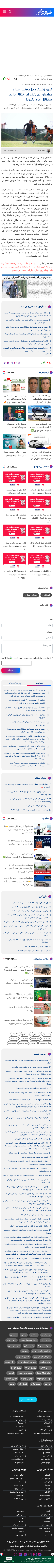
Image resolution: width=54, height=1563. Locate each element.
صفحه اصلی (48, 75)
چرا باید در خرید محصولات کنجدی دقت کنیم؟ (30, 902)
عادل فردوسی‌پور (17, 1446)
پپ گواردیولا (18, 1488)
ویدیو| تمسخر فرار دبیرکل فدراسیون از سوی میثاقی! (27, 1153)
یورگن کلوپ (18, 1485)
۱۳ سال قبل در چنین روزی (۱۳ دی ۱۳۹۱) (37, 84)
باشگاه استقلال (36, 75)
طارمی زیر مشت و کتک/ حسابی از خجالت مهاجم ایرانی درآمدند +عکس (28, 1181)
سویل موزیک (35, 1038)
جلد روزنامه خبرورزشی (15, 1433)
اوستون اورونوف (43, 1378)
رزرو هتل (33, 1043)
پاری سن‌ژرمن (44, 1528)
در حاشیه (19, 1426)
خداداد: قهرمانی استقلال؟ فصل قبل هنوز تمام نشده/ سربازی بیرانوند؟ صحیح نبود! (29, 1162)
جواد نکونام (11, 1340)
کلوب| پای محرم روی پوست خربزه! (35, 1157)
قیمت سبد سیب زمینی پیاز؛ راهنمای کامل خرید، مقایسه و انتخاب (25, 934)
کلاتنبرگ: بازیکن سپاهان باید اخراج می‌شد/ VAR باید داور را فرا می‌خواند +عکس (24, 709)
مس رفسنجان (44, 1495)
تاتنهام (47, 1531)
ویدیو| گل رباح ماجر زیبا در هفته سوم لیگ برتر (30, 1067)
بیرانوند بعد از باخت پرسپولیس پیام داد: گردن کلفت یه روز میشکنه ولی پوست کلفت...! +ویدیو (28, 1133)
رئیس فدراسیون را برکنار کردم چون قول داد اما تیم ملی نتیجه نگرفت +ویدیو (28, 321)
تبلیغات (47, 1423)
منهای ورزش (40, 778)
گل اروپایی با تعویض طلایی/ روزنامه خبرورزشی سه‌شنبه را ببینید (27, 1112)
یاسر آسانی (29, 1345)
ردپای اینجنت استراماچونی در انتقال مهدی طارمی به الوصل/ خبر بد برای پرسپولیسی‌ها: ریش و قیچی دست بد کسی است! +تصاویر (27, 351)
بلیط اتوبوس (23, 1043)
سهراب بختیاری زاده (29, 1340)
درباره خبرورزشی (43, 1416)
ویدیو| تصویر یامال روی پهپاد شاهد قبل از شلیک (29, 810)
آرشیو (48, 1426)
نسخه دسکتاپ (28, 1399)
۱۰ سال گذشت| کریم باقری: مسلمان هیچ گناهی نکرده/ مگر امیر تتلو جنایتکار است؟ (28, 1195)
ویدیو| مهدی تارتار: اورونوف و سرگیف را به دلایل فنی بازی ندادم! (27, 1231)
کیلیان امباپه (18, 1475)
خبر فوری (36, 1034)
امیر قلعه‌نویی (18, 1452)
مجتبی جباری (31, 595)
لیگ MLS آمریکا (43, 1373)
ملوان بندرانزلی (44, 1498)
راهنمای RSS (45, 1430)
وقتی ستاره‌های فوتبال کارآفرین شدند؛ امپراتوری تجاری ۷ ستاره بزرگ (28, 335)
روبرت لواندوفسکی (16, 1492)
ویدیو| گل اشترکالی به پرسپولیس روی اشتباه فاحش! (27, 1317)
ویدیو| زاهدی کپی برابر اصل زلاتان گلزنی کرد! (31, 1139)
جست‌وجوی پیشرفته (42, 1433)
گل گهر (47, 1384)
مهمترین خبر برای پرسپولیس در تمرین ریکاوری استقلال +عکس (28, 1061)
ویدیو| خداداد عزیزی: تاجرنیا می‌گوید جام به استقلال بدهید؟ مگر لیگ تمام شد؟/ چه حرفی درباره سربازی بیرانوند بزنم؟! (28, 1081)
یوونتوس (19, 1535)
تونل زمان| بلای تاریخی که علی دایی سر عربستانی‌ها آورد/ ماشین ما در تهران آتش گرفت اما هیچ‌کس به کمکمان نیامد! (28, 1252)
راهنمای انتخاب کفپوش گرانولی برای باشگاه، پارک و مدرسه (26, 922)
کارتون (21, 1430)
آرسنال (47, 1511)
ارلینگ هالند (18, 1498)
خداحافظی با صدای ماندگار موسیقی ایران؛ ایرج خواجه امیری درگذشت (27, 786)
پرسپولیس (45, 1335)
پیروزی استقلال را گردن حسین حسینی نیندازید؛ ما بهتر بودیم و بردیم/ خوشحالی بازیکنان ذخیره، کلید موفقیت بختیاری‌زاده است (25, 739)
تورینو (12, 1384)
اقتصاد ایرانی (12, 1043)
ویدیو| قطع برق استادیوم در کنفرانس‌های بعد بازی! (28, 1099)
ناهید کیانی (19, 1456)
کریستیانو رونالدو (16, 1478)
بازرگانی (43, 896)
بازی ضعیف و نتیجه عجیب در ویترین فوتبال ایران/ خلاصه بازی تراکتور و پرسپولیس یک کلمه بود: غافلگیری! (27, 1271)
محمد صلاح (35, 1384)
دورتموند (20, 1511)
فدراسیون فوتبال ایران (41, 1351)
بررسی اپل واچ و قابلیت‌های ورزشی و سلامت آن (30, 906)
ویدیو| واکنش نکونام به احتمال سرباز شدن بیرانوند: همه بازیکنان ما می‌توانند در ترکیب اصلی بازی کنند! (27, 1220)
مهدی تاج (46, 1452)
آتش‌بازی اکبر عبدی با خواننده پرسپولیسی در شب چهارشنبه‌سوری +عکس (30, 800)
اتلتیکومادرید (45, 1514)
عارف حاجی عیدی (25, 1373)
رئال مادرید (9, 1362)
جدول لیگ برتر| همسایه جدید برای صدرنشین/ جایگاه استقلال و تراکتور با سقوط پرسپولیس (29, 1188)
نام (51, 619)
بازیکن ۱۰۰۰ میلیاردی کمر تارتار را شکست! (32, 1088)
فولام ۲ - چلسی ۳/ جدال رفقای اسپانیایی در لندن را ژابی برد (28, 1119)
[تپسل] (1, 1554)
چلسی (47, 1535)
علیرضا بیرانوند (44, 1345)
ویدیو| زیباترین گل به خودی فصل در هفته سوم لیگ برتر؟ (25, 1175)
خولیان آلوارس (11, 1378)
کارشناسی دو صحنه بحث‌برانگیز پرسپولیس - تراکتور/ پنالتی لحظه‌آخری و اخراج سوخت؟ (29, 1292)
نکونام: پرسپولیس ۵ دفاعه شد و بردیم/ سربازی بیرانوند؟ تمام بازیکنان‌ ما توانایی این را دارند (26, 764)
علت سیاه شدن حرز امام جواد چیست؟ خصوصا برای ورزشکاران (28, 941)
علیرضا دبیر (45, 1459)
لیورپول (11, 1373)
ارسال (10, 670)
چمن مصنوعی (46, 1034)
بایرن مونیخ (16, 1367)
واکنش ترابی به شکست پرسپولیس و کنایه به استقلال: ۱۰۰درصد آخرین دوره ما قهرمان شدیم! (28, 1209)
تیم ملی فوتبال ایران (42, 1356)
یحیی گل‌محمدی (17, 1459)
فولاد (48, 1488)
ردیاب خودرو (26, 1034)
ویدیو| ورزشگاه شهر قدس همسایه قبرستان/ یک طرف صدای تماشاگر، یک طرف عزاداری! (28, 1073)
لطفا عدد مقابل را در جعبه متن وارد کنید (33, 658)
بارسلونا (25, 1351)
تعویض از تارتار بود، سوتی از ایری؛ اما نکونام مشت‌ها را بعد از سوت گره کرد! (27, 1169)
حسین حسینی (23, 1356)
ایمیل (50, 632)
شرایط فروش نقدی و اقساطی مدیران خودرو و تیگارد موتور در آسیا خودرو (26, 927)
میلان (21, 1531)
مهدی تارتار (45, 1340)
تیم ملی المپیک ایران (27, 1362)
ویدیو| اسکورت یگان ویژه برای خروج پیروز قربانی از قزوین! (25, 716)
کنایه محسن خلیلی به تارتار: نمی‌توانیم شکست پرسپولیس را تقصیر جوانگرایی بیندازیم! (27, 1202)
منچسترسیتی (14, 1345)
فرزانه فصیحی (18, 1449)
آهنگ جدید (15, 1034)
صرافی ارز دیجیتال (45, 1043)
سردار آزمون (45, 1446)
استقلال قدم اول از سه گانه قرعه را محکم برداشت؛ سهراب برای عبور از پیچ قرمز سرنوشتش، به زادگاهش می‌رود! (27, 1238)
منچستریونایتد (17, 1528)
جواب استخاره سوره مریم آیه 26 (36, 946)
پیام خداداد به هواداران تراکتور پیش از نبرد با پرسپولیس (27, 723)
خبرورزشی (44, 12)
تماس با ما (46, 1419)
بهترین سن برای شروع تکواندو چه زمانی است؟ (30, 911)
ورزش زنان (19, 1419)
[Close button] (52, 1554)
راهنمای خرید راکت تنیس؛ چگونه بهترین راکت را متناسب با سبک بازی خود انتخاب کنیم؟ (26, 916)
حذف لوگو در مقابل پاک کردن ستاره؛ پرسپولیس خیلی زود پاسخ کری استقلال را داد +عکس (24, 747)
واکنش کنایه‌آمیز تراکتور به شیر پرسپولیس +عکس (28, 1226)
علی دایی (46, 1456)
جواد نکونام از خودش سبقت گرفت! (34, 1215)
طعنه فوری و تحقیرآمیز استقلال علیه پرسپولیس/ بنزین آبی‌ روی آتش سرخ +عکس (28, 328)
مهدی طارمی (45, 1367)
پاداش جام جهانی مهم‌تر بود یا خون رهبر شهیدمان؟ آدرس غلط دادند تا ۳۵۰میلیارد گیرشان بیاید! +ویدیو (27, 314)
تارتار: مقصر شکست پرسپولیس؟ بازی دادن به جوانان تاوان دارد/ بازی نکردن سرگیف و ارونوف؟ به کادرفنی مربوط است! (24, 756)
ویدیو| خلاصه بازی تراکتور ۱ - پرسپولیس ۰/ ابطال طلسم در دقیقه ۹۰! (27, 1285)
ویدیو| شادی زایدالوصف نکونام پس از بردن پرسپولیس (27, 1258)
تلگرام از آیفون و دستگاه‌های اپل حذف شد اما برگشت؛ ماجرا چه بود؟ (29, 793)
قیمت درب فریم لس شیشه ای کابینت (33, 950)
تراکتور (23, 1335)
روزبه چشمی (45, 1362)
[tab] (39, 683)
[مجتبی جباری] (27, 130)
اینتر (48, 1518)
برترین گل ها (30, 1367)
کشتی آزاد (23, 1384)
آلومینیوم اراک (27, 1378)
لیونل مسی (19, 1495)
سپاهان (13, 1335)
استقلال (46, 595)
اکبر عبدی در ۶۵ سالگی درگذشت (35, 806)
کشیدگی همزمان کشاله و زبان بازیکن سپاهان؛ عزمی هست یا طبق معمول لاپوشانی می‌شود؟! (27, 342)
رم (22, 1518)
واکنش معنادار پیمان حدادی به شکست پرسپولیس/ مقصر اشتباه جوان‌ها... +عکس (27, 1126)
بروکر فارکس (47, 1038)
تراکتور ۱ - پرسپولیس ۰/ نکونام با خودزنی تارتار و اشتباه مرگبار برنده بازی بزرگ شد (26, 702)
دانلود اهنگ (24, 1038)
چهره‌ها (20, 1423)
